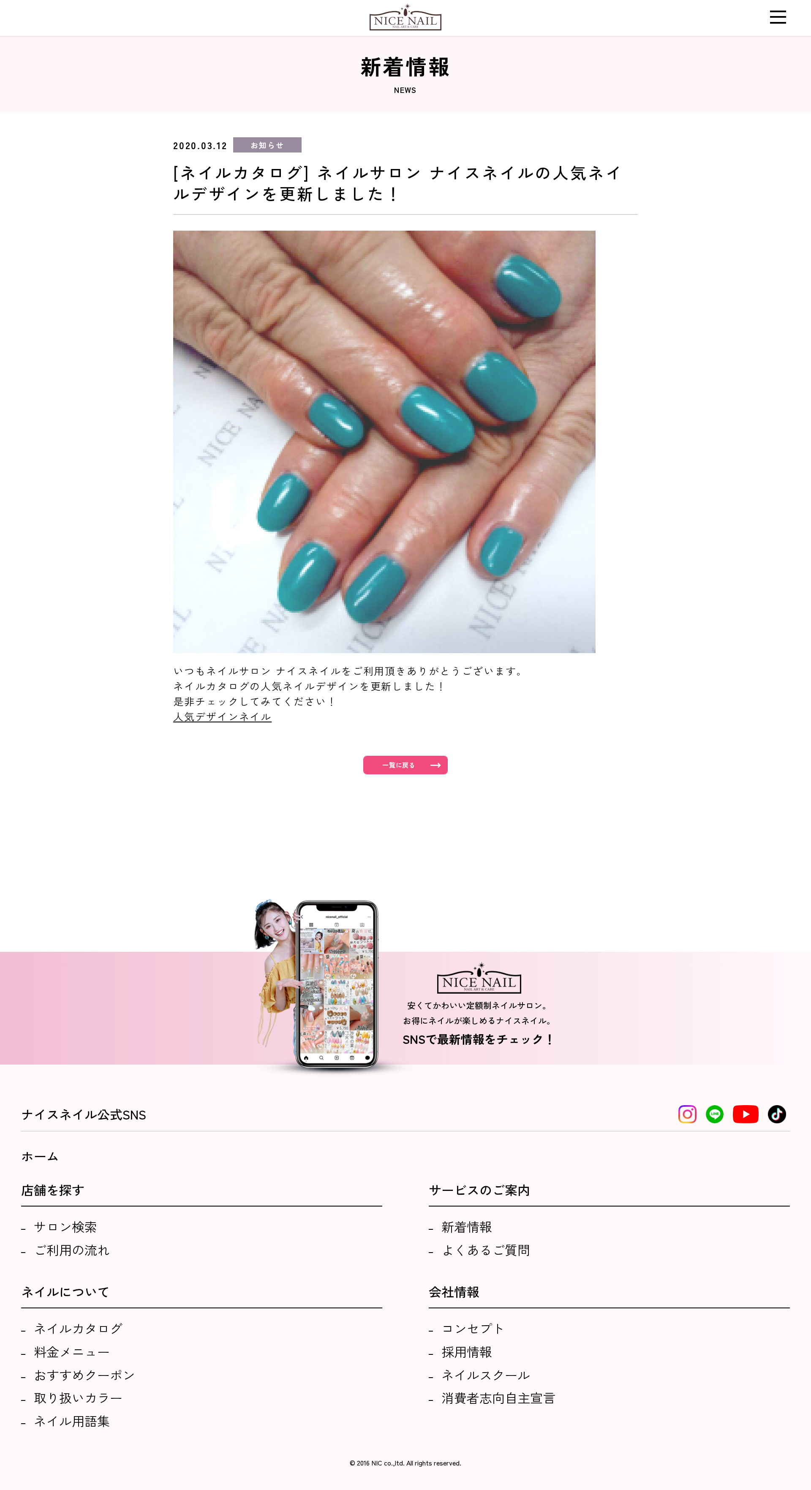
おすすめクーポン (84, 1374)
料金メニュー (72, 1351)
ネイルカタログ (78, 1328)
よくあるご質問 (485, 1249)
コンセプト (473, 1328)
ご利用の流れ (72, 1249)
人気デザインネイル (222, 716)
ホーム (40, 1156)
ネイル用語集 (72, 1420)
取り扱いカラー (78, 1397)
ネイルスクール (485, 1374)
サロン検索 (65, 1226)
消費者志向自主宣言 (498, 1397)
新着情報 (466, 1226)
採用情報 (466, 1351)
